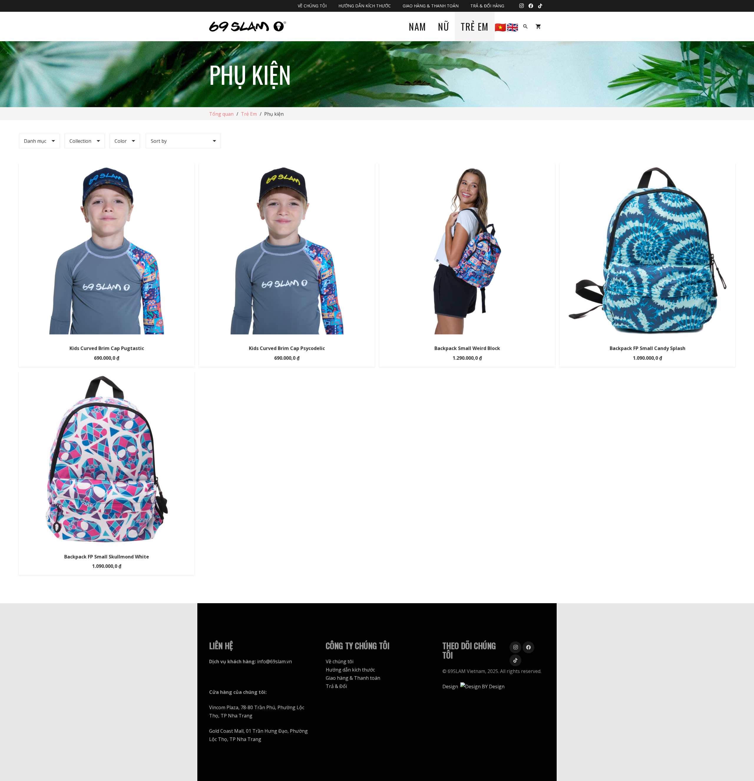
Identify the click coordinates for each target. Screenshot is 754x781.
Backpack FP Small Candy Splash (647, 348)
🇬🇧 (513, 26)
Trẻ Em (249, 114)
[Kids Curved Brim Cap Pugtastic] (106, 167)
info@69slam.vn (274, 661)
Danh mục (35, 141)
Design (450, 686)
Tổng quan (221, 114)
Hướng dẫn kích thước (350, 669)
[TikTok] (540, 6)
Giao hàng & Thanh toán (353, 678)
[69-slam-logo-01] (247, 26)
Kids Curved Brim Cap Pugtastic (107, 348)
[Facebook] (530, 6)
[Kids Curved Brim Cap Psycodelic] (287, 167)
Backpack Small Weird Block (467, 348)
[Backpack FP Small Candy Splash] (647, 167)
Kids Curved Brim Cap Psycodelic (287, 348)
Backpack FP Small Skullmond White (106, 556)
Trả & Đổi (336, 686)
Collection (80, 141)
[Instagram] (521, 6)
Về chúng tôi (339, 661)
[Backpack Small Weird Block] (467, 167)
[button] (525, 26)
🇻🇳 (501, 26)
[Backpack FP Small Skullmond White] (106, 375)
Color (121, 141)
